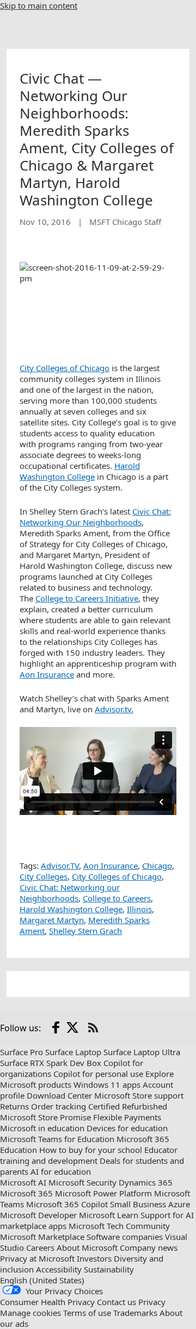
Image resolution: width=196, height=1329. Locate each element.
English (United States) (42, 1280)
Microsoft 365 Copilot (67, 1204)
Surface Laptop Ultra (141, 1051)
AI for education (60, 1171)
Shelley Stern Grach (85, 930)
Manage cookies (30, 1312)
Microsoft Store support (138, 1095)
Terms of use (87, 1312)
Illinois (139, 909)
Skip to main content (38, 5)
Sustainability (109, 1269)
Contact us (116, 1301)
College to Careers (117, 898)
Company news (148, 1247)
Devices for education (127, 1128)
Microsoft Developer (38, 1214)
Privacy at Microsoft (37, 1258)
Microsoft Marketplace (42, 1236)
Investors (94, 1258)
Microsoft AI (23, 1182)
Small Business (138, 1204)
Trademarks (135, 1312)
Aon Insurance (47, 674)
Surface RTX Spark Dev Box (50, 1062)
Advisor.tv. (114, 709)
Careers (40, 1247)
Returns (14, 1106)
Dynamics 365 (146, 1182)
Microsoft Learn (108, 1214)
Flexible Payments (127, 1117)
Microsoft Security (82, 1182)
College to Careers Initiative (86, 598)
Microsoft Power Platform (103, 1193)
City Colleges (44, 876)
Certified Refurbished (127, 1106)
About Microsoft (87, 1247)
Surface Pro (21, 1051)
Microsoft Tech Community (119, 1225)
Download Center (59, 1095)
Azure (179, 1204)
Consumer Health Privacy (47, 1301)
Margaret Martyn (52, 919)
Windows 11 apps (107, 1084)
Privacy (152, 1301)
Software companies (125, 1236)
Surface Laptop (73, 1051)
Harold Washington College (80, 471)
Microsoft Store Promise (45, 1117)
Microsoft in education (42, 1128)
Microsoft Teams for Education (57, 1138)
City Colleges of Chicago (64, 367)
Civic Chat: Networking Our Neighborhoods (95, 517)
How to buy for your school (90, 1149)
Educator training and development (88, 1155)
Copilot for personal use (98, 1073)
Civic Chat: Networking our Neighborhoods (70, 893)
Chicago (157, 865)
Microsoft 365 (26, 1193)
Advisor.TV (60, 865)
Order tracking (58, 1106)
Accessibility (59, 1269)
